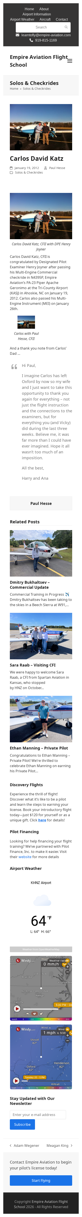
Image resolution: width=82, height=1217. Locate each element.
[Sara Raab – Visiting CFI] (41, 635)
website (25, 856)
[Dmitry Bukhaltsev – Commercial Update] (41, 552)
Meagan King (57, 1145)
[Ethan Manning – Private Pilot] (41, 718)
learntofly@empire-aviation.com (46, 35)
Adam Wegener (24, 1145)
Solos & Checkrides (29, 172)
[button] (69, 61)
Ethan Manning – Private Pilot (39, 748)
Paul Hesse (57, 168)
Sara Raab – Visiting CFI (33, 665)
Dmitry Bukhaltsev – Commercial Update (30, 585)
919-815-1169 (46, 40)
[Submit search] (66, 27)
